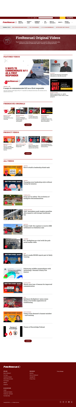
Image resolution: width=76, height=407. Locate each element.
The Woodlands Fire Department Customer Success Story (46, 145)
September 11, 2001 (7, 86)
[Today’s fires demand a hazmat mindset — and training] (13, 317)
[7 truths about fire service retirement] (34, 111)
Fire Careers (52, 73)
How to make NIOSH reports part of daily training (38, 256)
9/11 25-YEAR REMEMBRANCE (47, 27)
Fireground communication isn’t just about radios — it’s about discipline (46, 119)
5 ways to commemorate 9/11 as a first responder (24, 88)
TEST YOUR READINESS (34, 27)
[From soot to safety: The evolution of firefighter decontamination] (13, 200)
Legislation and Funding (28, 209)
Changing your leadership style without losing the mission (38, 183)
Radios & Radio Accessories (21, 144)
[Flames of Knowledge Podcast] (13, 331)
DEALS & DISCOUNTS (52, 22)
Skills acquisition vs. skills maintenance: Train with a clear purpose (59, 95)
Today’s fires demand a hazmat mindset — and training (38, 314)
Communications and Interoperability (45, 116)
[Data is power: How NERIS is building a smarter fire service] (34, 139)
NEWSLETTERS (57, 17)
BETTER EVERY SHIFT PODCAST (62, 27)
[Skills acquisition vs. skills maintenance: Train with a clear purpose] (61, 85)
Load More (28, 124)
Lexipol (11, 402)
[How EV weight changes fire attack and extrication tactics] (9, 139)
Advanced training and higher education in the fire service (59, 75)
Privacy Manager (60, 371)
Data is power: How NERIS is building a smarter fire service (33, 146)
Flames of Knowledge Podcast (34, 327)
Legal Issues (26, 224)
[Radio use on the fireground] (21, 139)
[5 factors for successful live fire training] (9, 111)
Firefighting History (27, 195)
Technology (31, 144)
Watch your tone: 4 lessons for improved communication (38, 285)
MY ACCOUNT (62, 17)
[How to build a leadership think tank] (13, 170)
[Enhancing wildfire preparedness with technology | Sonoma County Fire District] (13, 273)
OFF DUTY (45, 22)
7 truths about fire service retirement (33, 117)
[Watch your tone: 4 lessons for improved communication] (13, 287)
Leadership (26, 165)
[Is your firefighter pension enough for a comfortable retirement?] (21, 111)
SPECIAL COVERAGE (67, 22)
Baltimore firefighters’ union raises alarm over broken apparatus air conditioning (36, 300)
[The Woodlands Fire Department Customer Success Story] (46, 139)
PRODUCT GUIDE (29, 22)
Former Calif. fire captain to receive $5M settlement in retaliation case (38, 227)
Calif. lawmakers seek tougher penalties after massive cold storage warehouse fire (38, 213)
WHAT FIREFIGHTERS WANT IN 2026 (19, 27)
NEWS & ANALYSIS (20, 22)
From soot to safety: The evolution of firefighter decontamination (36, 197)
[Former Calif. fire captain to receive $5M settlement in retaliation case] (13, 229)
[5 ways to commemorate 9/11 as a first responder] (26, 72)
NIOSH (25, 253)
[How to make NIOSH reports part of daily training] (13, 258)
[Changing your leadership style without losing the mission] (13, 185)
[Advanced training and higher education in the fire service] (61, 65)
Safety (25, 297)
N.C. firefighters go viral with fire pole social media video (37, 241)
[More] (42, 22)
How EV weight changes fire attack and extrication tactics (8, 148)
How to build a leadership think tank (37, 167)
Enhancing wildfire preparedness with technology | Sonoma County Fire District (37, 270)
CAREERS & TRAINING (37, 22)
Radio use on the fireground (20, 146)
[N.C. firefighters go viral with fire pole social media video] (13, 244)
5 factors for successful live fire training (8, 118)
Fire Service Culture (27, 282)
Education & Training (54, 92)
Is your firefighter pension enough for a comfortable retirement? (21, 119)
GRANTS (60, 22)
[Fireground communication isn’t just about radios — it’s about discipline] (46, 111)
